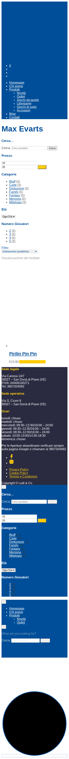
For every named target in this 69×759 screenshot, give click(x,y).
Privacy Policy (19, 469)
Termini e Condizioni (23, 476)
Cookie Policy (18, 473)
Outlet (21, 96)
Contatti (14, 117)
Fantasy (14, 195)
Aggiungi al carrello (32, 361)
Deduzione (16, 188)
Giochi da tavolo (28, 100)
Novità (21, 93)
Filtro (42, 167)
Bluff (12, 181)
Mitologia (15, 202)
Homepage (16, 82)
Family (13, 192)
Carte (13, 185)
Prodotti (14, 89)
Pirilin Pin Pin (23, 353)
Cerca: (6, 148)
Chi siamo (16, 86)
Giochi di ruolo (27, 107)
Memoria (15, 198)
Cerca (52, 148)
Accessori (23, 110)
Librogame (24, 103)
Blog (12, 113)
